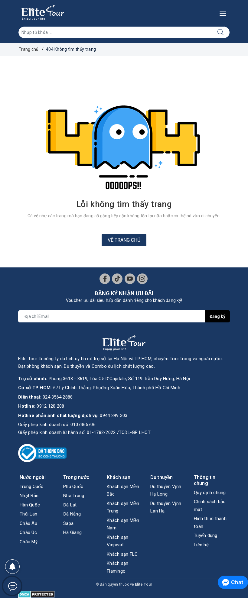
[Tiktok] (117, 278)
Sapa (68, 523)
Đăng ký (217, 316)
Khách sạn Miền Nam (123, 524)
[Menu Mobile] (224, 12)
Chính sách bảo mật (210, 505)
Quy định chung (210, 492)
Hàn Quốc (30, 505)
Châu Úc (28, 532)
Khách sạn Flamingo (117, 567)
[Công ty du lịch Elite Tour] (42, 12)
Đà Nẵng (72, 514)
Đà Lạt (70, 505)
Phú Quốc (73, 486)
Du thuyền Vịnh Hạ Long (165, 490)
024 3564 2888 (58, 397)
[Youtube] (130, 278)
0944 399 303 (113, 415)
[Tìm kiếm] (220, 32)
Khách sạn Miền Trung (123, 507)
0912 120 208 (50, 406)
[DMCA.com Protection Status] (36, 593)
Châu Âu (28, 523)
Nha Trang (73, 495)
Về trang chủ (124, 240)
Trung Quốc (32, 486)
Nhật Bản (29, 495)
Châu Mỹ (29, 542)
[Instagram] (142, 278)
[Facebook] (105, 278)
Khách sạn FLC (122, 554)
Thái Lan (28, 514)
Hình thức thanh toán (210, 522)
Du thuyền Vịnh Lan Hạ (165, 507)
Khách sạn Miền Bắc (123, 490)
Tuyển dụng (205, 535)
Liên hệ (201, 545)
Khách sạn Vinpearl (117, 541)
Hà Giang (72, 532)
